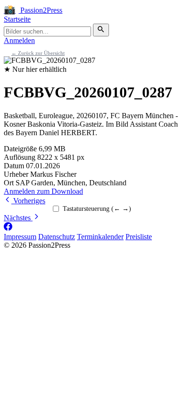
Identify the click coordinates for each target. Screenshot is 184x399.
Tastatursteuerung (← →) (97, 208)
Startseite (17, 19)
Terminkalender (100, 237)
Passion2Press (33, 10)
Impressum (20, 237)
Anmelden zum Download (43, 191)
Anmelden (19, 40)
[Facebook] (8, 228)
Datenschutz (56, 237)
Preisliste (138, 237)
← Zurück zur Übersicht (38, 53)
